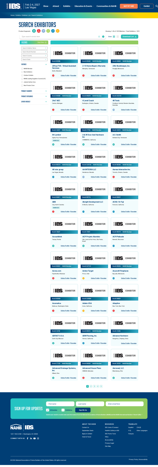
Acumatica (56, 303)
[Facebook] (27, 438)
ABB (54, 202)
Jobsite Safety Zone (30, 82)
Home (12, 15)
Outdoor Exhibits (28, 75)
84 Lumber (56, 135)
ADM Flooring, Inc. (89, 336)
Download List (128, 37)
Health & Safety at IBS (112, 430)
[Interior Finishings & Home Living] (53, 31)
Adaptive (116, 303)
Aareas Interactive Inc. (122, 169)
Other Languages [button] (142, 430)
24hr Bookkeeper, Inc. (121, 66)
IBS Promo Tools (110, 434)
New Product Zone (29, 85)
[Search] (103, 37)
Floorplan (73, 75)
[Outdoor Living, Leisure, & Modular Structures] (57, 31)
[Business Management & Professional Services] (39, 31)
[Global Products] (48, 31)
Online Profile (65, 75)
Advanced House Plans (91, 368)
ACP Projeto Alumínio (91, 237)
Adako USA (87, 303)
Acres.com (56, 271)
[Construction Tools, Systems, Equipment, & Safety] (43, 31)
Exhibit (147, 6)
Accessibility (109, 440)
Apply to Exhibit (87, 434)
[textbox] (30, 48)
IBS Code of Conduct (111, 427)
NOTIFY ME (129, 6)
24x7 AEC (56, 100)
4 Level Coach (88, 100)
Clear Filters (40, 42)
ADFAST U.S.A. (58, 336)
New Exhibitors (28, 72)
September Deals (87, 430)
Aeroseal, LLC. (118, 368)
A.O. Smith (117, 135)
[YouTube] (34, 438)
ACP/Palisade (118, 237)
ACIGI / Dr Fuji (118, 202)
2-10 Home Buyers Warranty (93, 66)
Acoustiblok (57, 237)
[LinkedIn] (31, 438)
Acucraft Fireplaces (120, 271)
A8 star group (57, 169)
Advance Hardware (120, 336)
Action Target (87, 271)
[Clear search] (99, 36)
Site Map (108, 446)
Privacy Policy (133, 459)
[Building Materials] (34, 31)
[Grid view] (114, 37)
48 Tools (116, 100)
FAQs (106, 437)
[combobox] (34, 48)
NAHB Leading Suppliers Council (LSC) (35, 78)
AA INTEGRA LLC (89, 169)
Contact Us (85, 427)
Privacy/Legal (109, 443)
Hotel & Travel (86, 437)
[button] (46, 6)
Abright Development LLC (92, 202)
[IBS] (15, 6)
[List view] (117, 37)
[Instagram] (38, 438)
